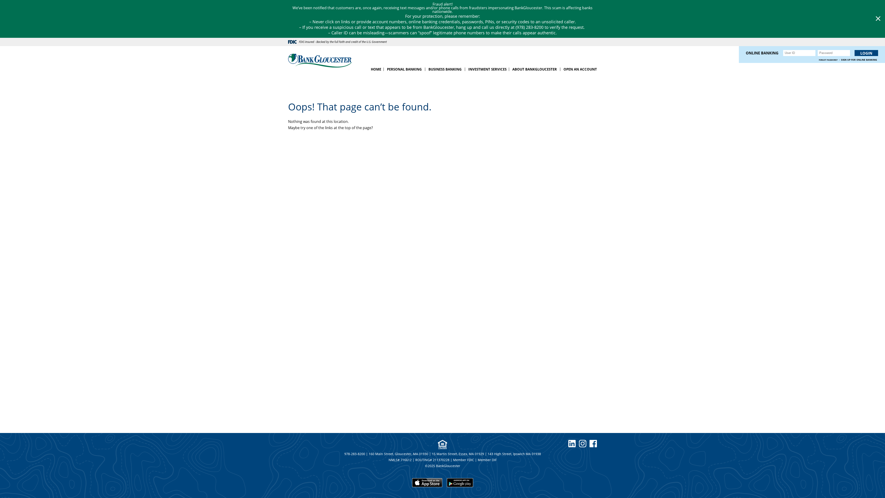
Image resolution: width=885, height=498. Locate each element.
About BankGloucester (534, 69)
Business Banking (445, 69)
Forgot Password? (828, 60)
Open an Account (580, 69)
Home (376, 69)
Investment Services (487, 69)
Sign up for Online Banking (859, 59)
